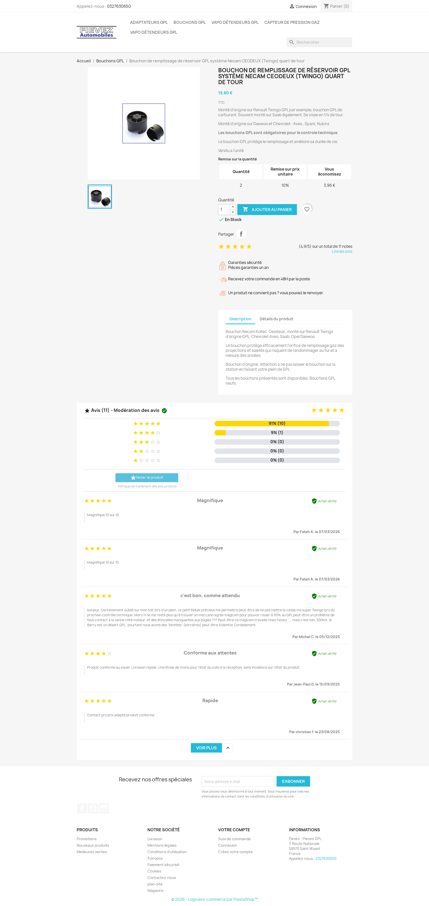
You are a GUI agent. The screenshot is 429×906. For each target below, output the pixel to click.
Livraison (154, 838)
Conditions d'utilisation (167, 851)
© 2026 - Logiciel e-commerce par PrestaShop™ (214, 899)
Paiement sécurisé (163, 864)
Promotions (87, 838)
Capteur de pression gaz (292, 22)
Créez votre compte (235, 851)
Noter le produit (146, 478)
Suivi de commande (234, 838)
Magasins (155, 890)
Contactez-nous (161, 877)
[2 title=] (321, 410)
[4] (242, 246)
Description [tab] (240, 319)
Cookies (154, 871)
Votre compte (234, 830)
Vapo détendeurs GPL (235, 22)
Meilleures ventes (92, 851)
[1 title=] (314, 410)
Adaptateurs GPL (149, 22)
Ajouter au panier (267, 209)
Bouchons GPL (190, 22)
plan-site (155, 884)
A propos (155, 858)
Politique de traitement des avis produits (147, 486)
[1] (221, 246)
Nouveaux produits (93, 845)
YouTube (93, 808)
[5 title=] (342, 410)
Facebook (82, 808)
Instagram (104, 808)
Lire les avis (342, 251)
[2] (228, 246)
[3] (235, 246)
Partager (241, 234)
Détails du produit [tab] (276, 319)
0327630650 (119, 6)
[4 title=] (335, 410)
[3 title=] (328, 410)
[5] (249, 246)
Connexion (227, 845)
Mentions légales (162, 845)
